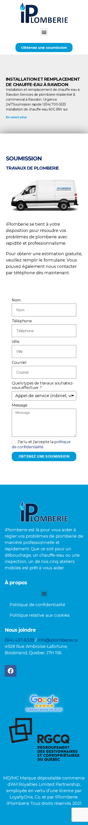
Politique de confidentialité (37, 604)
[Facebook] (10, 671)
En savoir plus (16, 117)
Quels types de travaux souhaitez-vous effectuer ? (43, 385)
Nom (16, 300)
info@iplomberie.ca (57, 640)
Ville (15, 341)
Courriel (19, 362)
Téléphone (22, 321)
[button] (44, 32)
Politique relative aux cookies (40, 615)
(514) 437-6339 (19, 640)
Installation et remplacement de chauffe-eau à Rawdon (43, 82)
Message (19, 405)
